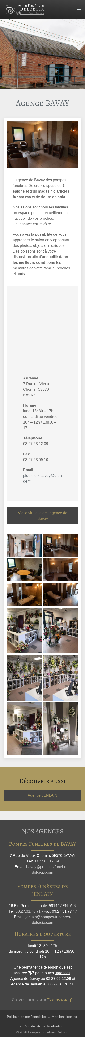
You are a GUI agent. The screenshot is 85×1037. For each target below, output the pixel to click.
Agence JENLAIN (42, 795)
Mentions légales (64, 1016)
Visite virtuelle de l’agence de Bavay (42, 515)
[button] (79, 8)
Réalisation (55, 1026)
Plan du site (32, 1026)
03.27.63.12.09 (46, 861)
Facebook (57, 1000)
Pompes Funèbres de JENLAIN (42, 890)
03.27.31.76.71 (28, 911)
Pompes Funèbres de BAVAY (42, 843)
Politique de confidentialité (26, 1016)
